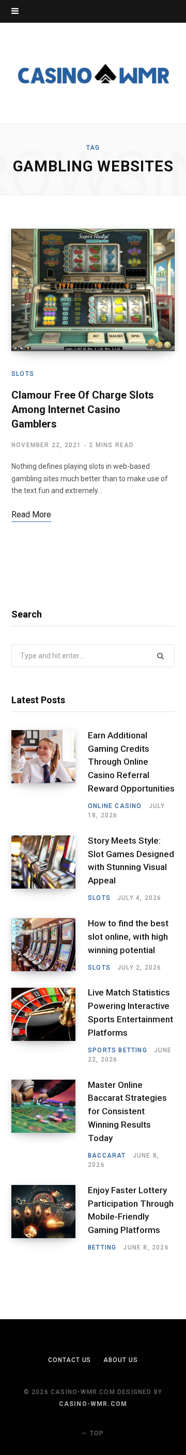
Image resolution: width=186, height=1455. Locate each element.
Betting (102, 1247)
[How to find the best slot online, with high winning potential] (49, 945)
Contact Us (69, 1360)
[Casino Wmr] (93, 73)
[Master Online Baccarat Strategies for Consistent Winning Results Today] (49, 1124)
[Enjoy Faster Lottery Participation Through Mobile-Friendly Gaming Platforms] (49, 1218)
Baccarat (107, 1155)
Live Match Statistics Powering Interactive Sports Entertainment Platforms (130, 1012)
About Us (120, 1360)
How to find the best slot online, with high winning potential (128, 936)
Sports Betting (117, 1050)
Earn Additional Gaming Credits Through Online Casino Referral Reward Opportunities (131, 762)
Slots (22, 373)
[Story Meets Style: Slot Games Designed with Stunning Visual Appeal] (49, 869)
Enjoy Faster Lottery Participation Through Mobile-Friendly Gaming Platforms (131, 1210)
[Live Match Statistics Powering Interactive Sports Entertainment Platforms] (49, 1026)
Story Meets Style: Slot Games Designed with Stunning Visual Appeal (131, 860)
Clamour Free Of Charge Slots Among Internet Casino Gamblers (82, 409)
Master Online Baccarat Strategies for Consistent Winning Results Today (127, 1111)
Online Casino (115, 806)
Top (96, 1433)
